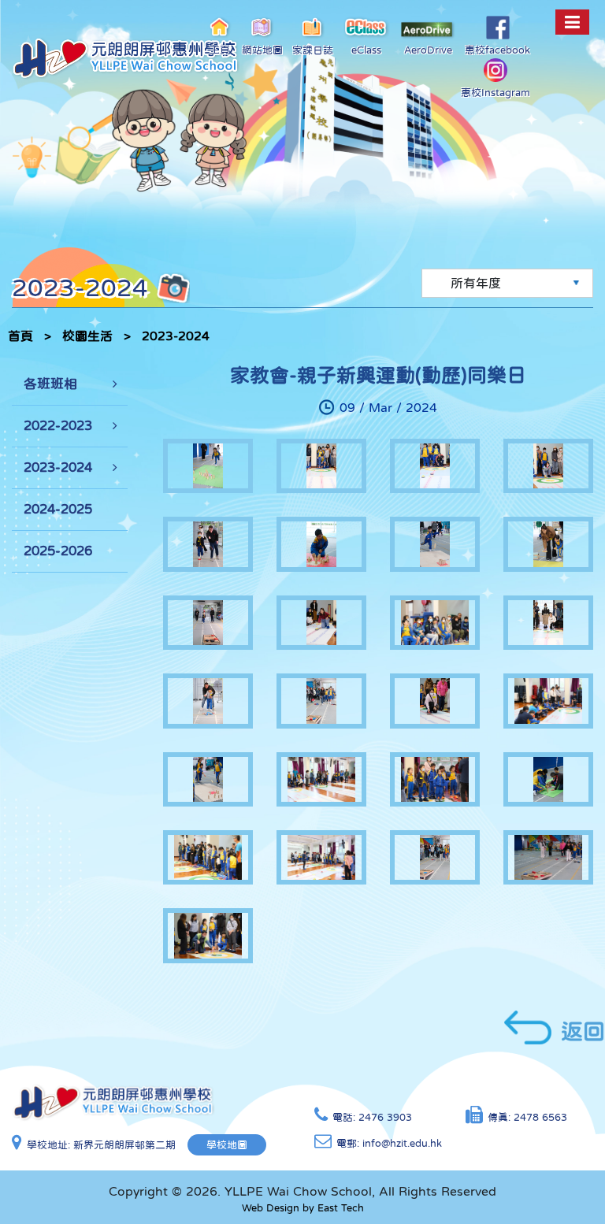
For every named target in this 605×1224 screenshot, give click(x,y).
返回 (583, 1031)
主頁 (220, 50)
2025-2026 (58, 551)
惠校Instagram (495, 92)
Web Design (270, 1208)
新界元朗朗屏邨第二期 (124, 1145)
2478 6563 (540, 1117)
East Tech (340, 1208)
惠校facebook (497, 50)
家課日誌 (312, 50)
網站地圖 (262, 50)
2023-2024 (176, 335)
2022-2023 (58, 425)
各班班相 (50, 384)
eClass (366, 50)
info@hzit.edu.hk (402, 1143)
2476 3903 (385, 1117)
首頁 (20, 335)
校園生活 (87, 335)
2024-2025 (58, 509)
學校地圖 (226, 1145)
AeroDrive (428, 50)
